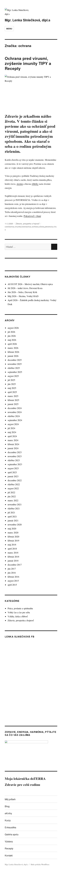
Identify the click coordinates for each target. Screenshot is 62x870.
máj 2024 (12, 432)
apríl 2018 (12, 548)
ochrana (35, 226)
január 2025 (13, 404)
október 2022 (14, 484)
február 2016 (13, 576)
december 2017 (15, 564)
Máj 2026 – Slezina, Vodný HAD (23, 296)
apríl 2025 (12, 391)
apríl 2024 (12, 436)
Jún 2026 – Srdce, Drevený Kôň (22, 292)
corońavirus (9, 226)
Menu (9, 28)
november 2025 (15, 363)
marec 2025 (13, 396)
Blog (7, 806)
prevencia (49, 226)
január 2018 (13, 560)
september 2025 (15, 371)
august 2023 (13, 468)
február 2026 (13, 351)
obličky (35, 183)
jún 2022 (12, 496)
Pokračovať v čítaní (32, 215)
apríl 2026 (12, 343)
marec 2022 (13, 500)
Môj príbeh (10, 799)
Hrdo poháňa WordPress (40, 864)
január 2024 (13, 448)
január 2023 (13, 476)
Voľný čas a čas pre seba (19, 612)
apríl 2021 (12, 516)
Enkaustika (10, 827)
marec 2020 (13, 532)
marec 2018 (13, 552)
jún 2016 (12, 572)
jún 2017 (12, 568)
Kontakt (9, 855)
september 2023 (15, 464)
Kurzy (8, 820)
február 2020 (13, 536)
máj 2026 (12, 339)
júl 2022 (11, 492)
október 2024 (14, 416)
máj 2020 (12, 528)
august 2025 (13, 375)
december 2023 (15, 452)
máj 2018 (12, 544)
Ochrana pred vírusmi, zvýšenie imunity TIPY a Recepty (28, 63)
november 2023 (15, 456)
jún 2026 (12, 335)
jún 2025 (12, 383)
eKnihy (8, 813)
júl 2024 (11, 428)
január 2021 (13, 520)
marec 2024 (13, 440)
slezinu (20, 183)
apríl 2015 (12, 584)
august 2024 (13, 424)
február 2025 (13, 400)
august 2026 (13, 327)
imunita (18, 226)
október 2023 (14, 460)
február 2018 (13, 556)
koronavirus (26, 226)
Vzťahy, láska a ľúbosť (18, 616)
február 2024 (13, 444)
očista (41, 226)
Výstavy (9, 841)
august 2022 (13, 488)
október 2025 (14, 367)
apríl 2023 (12, 472)
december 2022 (15, 480)
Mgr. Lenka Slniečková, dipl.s (27, 20)
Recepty (9, 848)
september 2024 (15, 420)
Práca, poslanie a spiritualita (20, 608)
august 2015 (13, 580)
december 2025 (15, 359)
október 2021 (14, 508)
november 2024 (15, 412)
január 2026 (13, 355)
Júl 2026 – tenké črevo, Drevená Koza (25, 288)
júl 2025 (11, 379)
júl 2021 (11, 512)
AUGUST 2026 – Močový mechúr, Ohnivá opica (30, 284)
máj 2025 (12, 387)
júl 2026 (11, 331)
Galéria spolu (11, 834)
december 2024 (15, 408)
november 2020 (15, 524)
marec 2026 (13, 347)
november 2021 (15, 504)
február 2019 (13, 540)
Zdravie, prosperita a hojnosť (27, 223)
